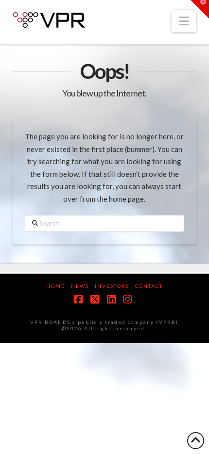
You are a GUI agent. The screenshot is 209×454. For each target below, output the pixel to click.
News (80, 286)
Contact (149, 286)
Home (55, 286)
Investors (112, 286)
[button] (184, 21)
